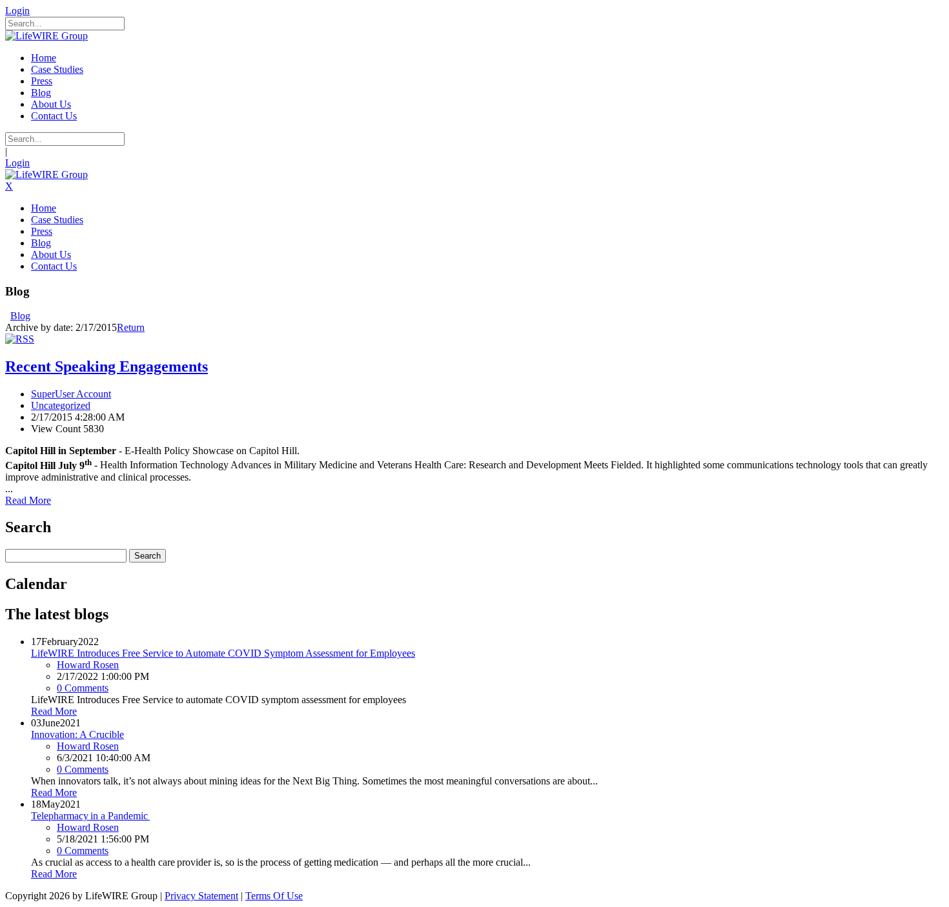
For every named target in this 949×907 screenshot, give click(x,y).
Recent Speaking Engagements (106, 366)
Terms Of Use (274, 895)
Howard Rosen (88, 664)
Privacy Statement (201, 895)
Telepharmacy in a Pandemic (90, 815)
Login (17, 10)
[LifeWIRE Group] (46, 35)
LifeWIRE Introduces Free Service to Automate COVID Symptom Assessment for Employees (223, 653)
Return (131, 327)
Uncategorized (60, 405)
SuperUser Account (71, 393)
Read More (28, 500)
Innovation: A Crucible (77, 734)
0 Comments (82, 688)
